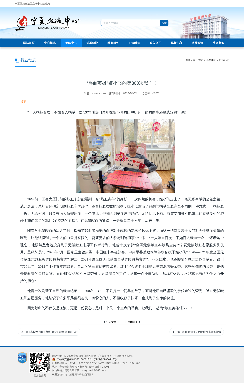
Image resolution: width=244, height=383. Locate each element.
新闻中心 (71, 43)
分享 (23, 101)
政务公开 (155, 43)
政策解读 (197, 43)
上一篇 (49, 331)
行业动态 (224, 60)
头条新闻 (218, 43)
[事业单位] (22, 358)
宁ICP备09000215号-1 (106, 359)
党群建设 (92, 43)
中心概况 (50, 43)
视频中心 (176, 43)
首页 (200, 60)
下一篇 (196, 331)
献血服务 (113, 43)
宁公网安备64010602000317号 (74, 359)
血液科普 (134, 43)
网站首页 (29, 43)
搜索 (164, 23)
